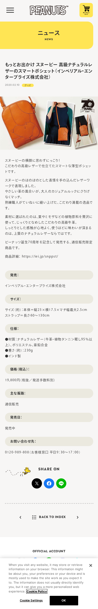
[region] (49, 583)
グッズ (28, 85)
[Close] (91, 565)
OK (64, 600)
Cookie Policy (37, 591)
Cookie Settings (31, 600)
